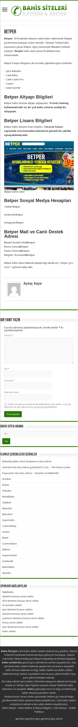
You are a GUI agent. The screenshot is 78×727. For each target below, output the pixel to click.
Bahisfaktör (8, 567)
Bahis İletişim (9, 708)
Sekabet (6, 502)
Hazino (6, 531)
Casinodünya (9, 526)
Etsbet (5, 484)
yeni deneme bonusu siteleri (17, 609)
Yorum (8, 335)
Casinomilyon (9, 543)
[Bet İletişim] (39, 10)
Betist (5, 537)
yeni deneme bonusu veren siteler (20, 626)
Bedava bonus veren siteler (19, 696)
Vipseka (6, 573)
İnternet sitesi (11, 392)
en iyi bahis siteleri (12, 605)
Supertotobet (9, 555)
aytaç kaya (32, 283)
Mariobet (7, 514)
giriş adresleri (37, 662)
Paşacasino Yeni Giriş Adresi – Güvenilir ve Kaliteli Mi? (30, 473)
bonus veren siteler (12, 622)
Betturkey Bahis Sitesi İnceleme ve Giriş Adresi (26, 461)
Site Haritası (60, 708)
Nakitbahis (8, 592)
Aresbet (6, 479)
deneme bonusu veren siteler (18, 596)
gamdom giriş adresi (51, 719)
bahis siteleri (9, 631)
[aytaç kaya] (14, 289)
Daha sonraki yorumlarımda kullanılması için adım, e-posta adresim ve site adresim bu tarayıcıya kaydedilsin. (37, 405)
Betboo (6, 549)
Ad (6, 368)
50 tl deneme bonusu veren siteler (20, 600)
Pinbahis (6, 490)
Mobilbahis (8, 496)
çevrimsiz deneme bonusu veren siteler (23, 618)
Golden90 (7, 561)
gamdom (20, 719)
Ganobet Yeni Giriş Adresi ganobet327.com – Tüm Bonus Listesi (36, 467)
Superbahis (8, 520)
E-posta (9, 380)
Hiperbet (7, 508)
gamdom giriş (33, 719)
